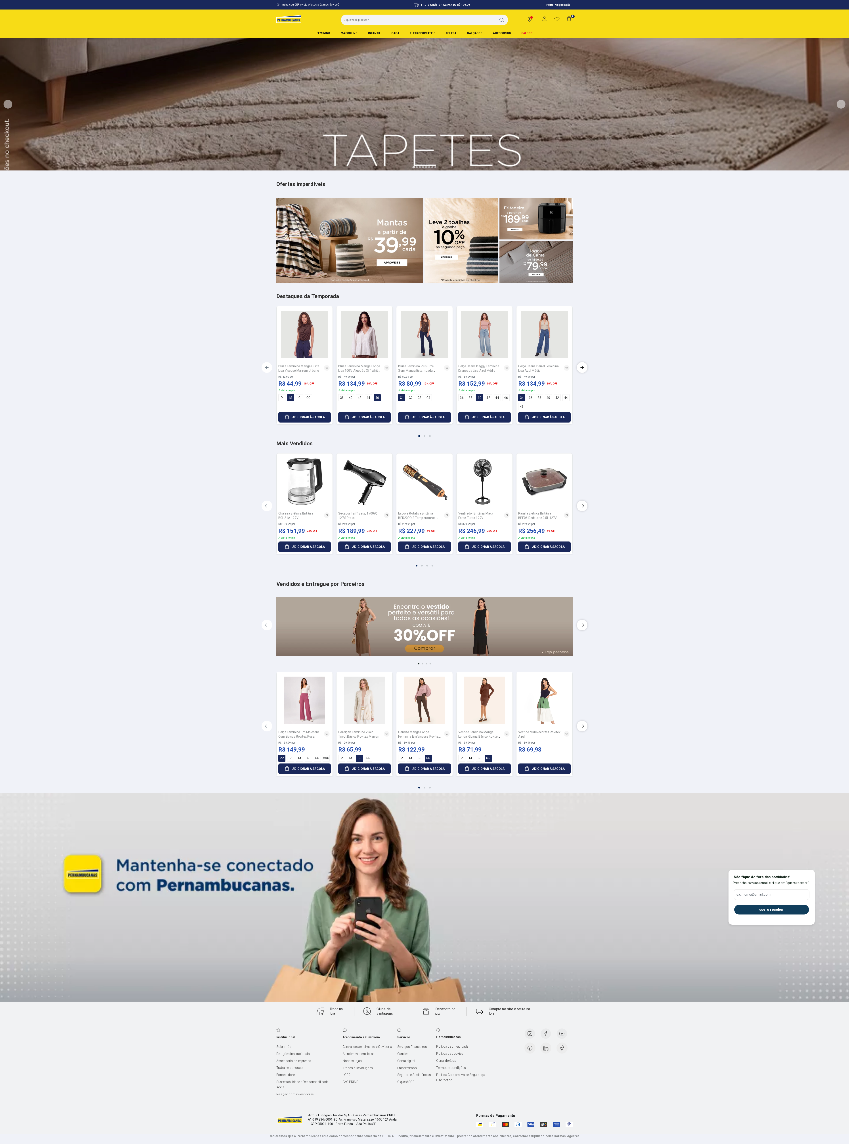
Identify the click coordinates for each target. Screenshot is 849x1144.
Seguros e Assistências (414, 1075)
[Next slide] (841, 104)
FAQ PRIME (350, 1082)
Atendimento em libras (359, 1054)
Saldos (526, 33)
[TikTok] (562, 1048)
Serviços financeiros (412, 1046)
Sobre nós (283, 1046)
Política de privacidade (452, 1046)
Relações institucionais (293, 1054)
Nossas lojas (352, 1061)
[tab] (414, 167)
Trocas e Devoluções (358, 1068)
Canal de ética (446, 1060)
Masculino (349, 33)
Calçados (474, 33)
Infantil (374, 33)
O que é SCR (406, 1082)
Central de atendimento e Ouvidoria (367, 1046)
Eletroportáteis (422, 33)
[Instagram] (529, 1033)
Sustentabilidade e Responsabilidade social (302, 1084)
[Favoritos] (557, 19)
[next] (582, 367)
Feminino (323, 33)
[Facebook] (545, 1033)
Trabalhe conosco (289, 1067)
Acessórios (502, 33)
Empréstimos (407, 1068)
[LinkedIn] (545, 1048)
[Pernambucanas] (288, 18)
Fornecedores (286, 1075)
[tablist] (424, 433)
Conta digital (406, 1061)
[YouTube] (561, 1033)
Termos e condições (451, 1067)
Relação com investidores (295, 1094)
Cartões (403, 1054)
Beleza (451, 33)
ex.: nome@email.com (753, 894)
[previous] (267, 367)
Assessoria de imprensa (293, 1061)
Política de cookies (449, 1053)
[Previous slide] (8, 104)
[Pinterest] (529, 1048)
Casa (395, 33)
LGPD (347, 1075)
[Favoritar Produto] (327, 368)
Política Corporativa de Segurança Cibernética (460, 1077)
